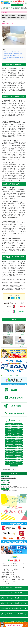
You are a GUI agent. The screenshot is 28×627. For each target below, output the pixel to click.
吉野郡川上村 (18, 463)
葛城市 (9, 435)
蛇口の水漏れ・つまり (7, 576)
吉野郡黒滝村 (18, 457)
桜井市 (18, 428)
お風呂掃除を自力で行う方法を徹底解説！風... (20, 345)
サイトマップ (13, 581)
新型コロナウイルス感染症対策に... (10, 490)
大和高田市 (18, 424)
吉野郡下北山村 (18, 461)
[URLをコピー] (19, 298)
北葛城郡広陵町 (9, 452)
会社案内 (20, 579)
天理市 (18, 426)
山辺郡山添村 (9, 437)
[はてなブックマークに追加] (12, 298)
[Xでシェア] (9, 298)
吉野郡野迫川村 (18, 459)
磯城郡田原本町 (18, 444)
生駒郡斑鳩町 (18, 439)
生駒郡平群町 (18, 437)
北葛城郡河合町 (18, 452)
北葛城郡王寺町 (18, 450)
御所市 (18, 431)
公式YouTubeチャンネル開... (8, 478)
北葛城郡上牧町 (9, 450)
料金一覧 (17, 576)
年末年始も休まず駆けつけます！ (9, 486)
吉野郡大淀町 (18, 455)
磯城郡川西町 (18, 441)
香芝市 (18, 433)
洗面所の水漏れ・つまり (7, 574)
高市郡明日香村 (18, 448)
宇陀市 (18, 435)
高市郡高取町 (9, 448)
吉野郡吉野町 (9, 455)
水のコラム (13, 579)
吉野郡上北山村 (9, 463)
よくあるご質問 (16, 577)
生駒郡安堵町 (9, 441)
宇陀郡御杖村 (18, 446)
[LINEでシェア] (15, 298)
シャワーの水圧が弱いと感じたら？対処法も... (8, 333)
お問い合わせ (4, 581)
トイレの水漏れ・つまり (16, 569)
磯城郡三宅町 (9, 444)
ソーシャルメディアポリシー (8, 583)
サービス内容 (4, 569)
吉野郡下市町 (9, 457)
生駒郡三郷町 (9, 439)
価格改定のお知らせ (6, 482)
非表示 (8, 49)
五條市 (9, 431)
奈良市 (9, 424)
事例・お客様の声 (5, 577)
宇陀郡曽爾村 (9, 446)
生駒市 (9, 433)
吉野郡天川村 (9, 459)
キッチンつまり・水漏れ (7, 570)
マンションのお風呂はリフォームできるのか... (20, 333)
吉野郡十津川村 (9, 461)
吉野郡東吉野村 (14, 466)
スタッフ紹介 (4, 579)
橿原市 (9, 428)
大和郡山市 (9, 426)
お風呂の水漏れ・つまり (7, 572)
